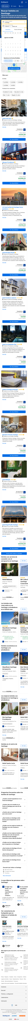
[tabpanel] (13, 47)
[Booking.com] (4, 2)
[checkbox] (20, 40)
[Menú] (26, 2)
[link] (5, 82)
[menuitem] (5, 6)
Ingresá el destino (8, 21)
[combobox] (14, 22)
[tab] (8, 29)
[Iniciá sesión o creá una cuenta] (22, 2)
